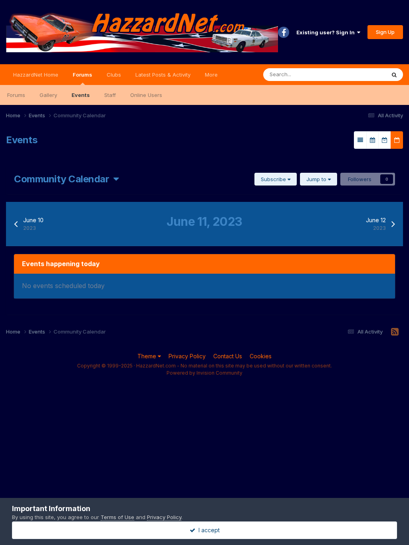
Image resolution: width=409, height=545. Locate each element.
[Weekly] (384, 140)
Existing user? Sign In (326, 32)
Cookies (261, 356)
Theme (147, 356)
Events (80, 95)
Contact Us (227, 356)
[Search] (394, 74)
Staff (110, 95)
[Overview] (360, 140)
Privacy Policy (187, 356)
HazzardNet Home (35, 74)
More (211, 74)
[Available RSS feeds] (395, 332)
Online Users (146, 95)
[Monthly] (372, 140)
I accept (207, 530)
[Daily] (397, 140)
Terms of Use (117, 517)
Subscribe (274, 179)
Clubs (114, 74)
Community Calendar (63, 179)
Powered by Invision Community (204, 373)
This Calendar (358, 74)
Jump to (317, 179)
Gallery (48, 95)
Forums (82, 74)
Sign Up (385, 32)
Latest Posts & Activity (163, 74)
